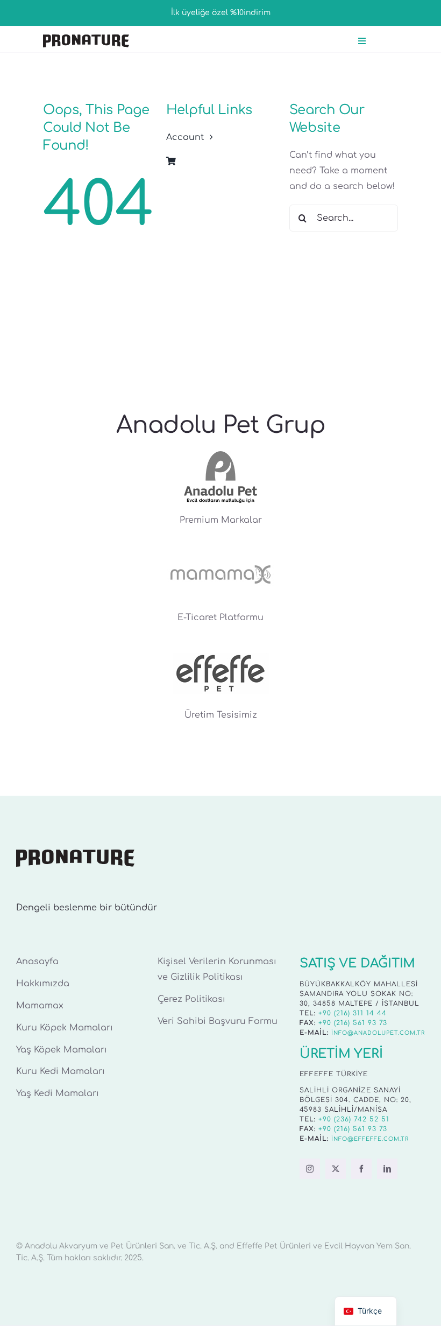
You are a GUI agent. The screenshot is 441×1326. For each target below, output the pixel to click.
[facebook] (361, 1169)
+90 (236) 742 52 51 (353, 1119)
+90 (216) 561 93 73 (352, 1023)
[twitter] (335, 1169)
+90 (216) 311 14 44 (352, 1013)
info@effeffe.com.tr (370, 1139)
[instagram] (310, 1169)
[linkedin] (387, 1169)
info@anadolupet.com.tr (378, 1033)
